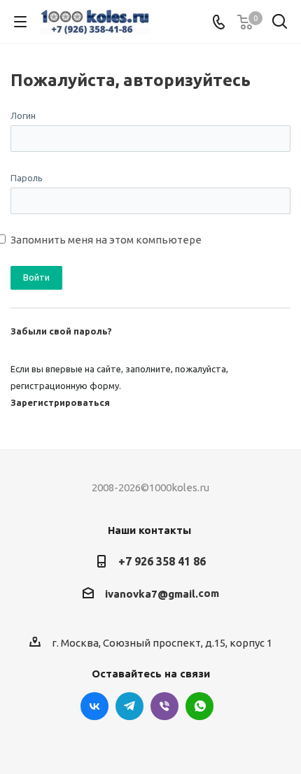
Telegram (129, 706)
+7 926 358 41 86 (162, 561)
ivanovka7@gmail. (151, 594)
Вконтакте (94, 706)
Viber (164, 706)
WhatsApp (200, 706)
